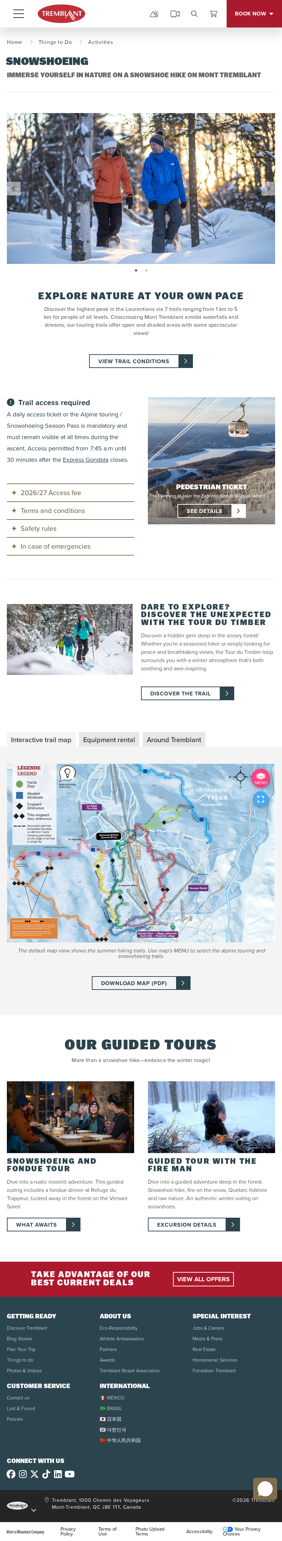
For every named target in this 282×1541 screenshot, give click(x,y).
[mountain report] (154, 13)
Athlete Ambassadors (122, 1338)
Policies (15, 1419)
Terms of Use (107, 1532)
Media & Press (207, 1338)
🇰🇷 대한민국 (113, 1429)
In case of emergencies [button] (55, 546)
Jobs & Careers (208, 1328)
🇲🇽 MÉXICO (112, 1398)
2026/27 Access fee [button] (51, 493)
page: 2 (147, 270)
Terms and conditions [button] (53, 510)
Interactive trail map (41, 740)
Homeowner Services (215, 1360)
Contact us (18, 1398)
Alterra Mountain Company (25, 1531)
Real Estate (204, 1349)
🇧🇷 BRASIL (111, 1408)
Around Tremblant (174, 740)
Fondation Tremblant (214, 1370)
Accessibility (199, 1531)
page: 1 (136, 270)
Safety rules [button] (38, 528)
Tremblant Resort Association (130, 1370)
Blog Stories (19, 1338)
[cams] (175, 13)
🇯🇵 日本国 (110, 1419)
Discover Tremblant (27, 1328)
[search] (194, 13)
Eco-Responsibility (119, 1328)
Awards (107, 1360)
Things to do (20, 1360)
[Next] (268, 189)
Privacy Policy (68, 1532)
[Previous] (14, 189)
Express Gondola (85, 459)
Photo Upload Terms (149, 1532)
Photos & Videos (24, 1370)
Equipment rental (109, 740)
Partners (108, 1349)
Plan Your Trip (21, 1349)
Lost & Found (21, 1408)
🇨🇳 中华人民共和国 (120, 1440)
